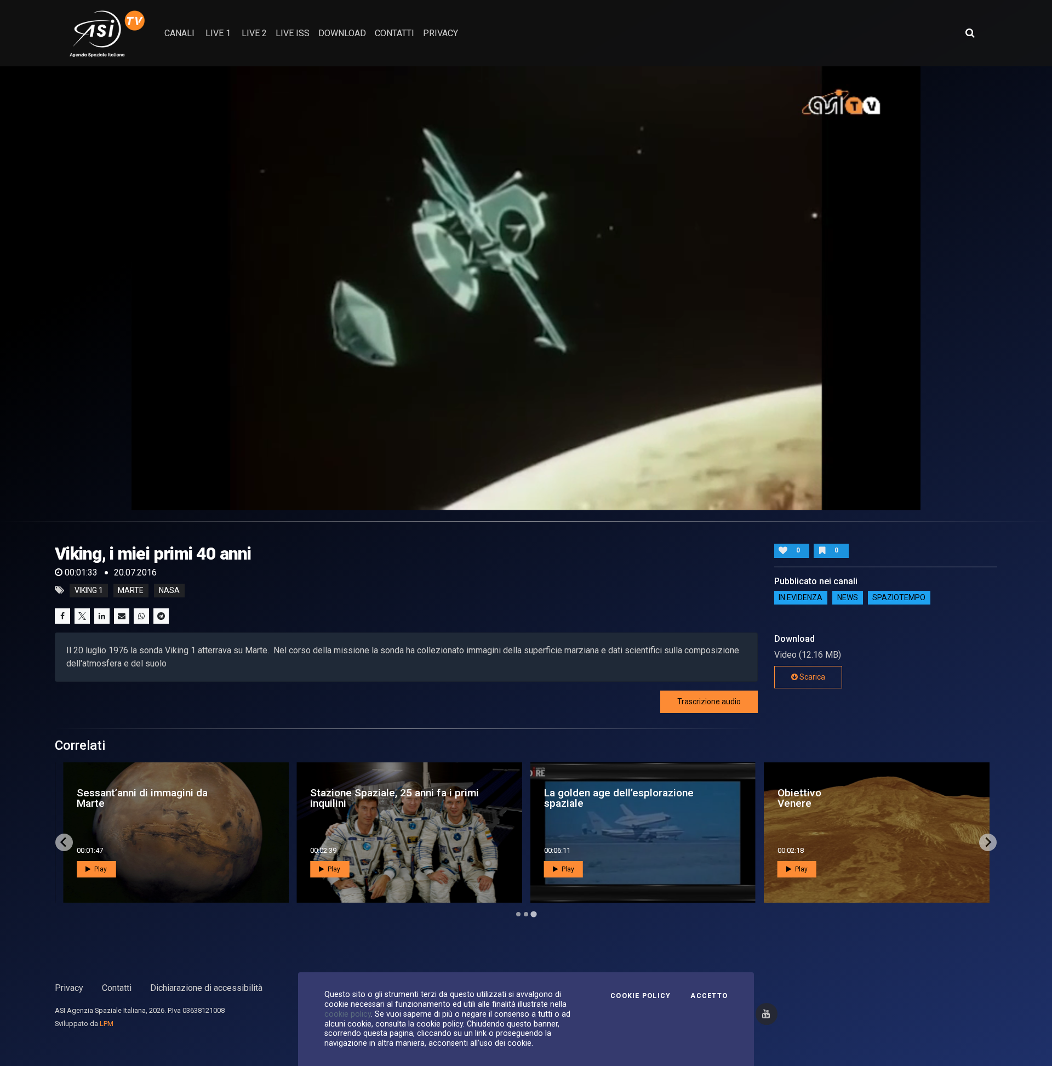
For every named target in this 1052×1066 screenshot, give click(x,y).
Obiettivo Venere (799, 798)
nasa (169, 590)
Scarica (811, 676)
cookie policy (347, 1014)
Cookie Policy (640, 996)
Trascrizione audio (709, 701)
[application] (526, 288)
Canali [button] (179, 33)
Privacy (69, 988)
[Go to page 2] (526, 914)
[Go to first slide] (988, 842)
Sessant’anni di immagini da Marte (142, 798)
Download (342, 33)
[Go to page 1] (518, 914)
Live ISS (293, 33)
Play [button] (100, 869)
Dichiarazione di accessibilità (206, 988)
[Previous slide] (64, 842)
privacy (440, 33)
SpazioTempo (898, 598)
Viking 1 (89, 590)
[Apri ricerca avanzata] (970, 32)
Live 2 (254, 33)
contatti (394, 33)
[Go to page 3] (533, 914)
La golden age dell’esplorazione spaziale (619, 798)
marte (131, 590)
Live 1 (218, 33)
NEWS (847, 598)
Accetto (709, 996)
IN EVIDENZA (800, 598)
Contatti (117, 988)
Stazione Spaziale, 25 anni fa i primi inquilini (394, 798)
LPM (106, 1023)
